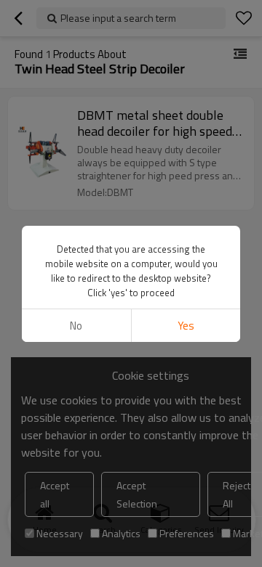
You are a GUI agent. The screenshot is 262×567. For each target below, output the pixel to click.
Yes (186, 325)
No (76, 325)
